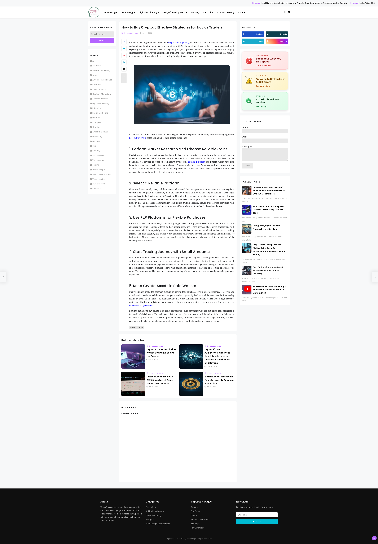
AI (93, 61)
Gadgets (96, 122)
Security (96, 150)
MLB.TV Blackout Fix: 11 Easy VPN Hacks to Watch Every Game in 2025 (268, 209)
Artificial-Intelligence (102, 79)
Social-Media (98, 155)
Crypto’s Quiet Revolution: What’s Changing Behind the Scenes (161, 353)
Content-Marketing (101, 94)
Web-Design (98, 169)
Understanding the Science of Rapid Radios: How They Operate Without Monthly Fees (269, 190)
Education (208, 12)
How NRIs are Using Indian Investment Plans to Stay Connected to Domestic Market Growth (272, 3)
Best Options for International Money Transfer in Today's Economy (268, 270)
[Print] (124, 69)
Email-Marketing (100, 112)
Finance (224, 3)
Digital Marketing (148, 12)
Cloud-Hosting (99, 89)
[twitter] (244, 41)
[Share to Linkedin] (124, 62)
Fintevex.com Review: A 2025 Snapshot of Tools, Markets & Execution (159, 380)
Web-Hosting (98, 179)
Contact (194, 507)
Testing (95, 164)
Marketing (97, 136)
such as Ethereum (196, 162)
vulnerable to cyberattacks (141, 305)
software (96, 188)
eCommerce (98, 183)
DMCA (194, 515)
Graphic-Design (100, 131)
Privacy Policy (197, 528)
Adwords (96, 65)
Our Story (195, 511)
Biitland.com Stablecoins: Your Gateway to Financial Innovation (219, 380)
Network (96, 141)
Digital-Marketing (100, 103)
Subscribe (256, 521)
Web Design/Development (158, 523)
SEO (94, 146)
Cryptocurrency (225, 12)
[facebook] (244, 34)
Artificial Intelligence (155, 511)
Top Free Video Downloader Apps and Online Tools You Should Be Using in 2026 (269, 289)
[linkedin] (268, 34)
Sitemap (195, 523)
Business (96, 84)
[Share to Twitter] (124, 48)
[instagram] (268, 41)
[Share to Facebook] (124, 41)
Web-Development (101, 174)
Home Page (110, 12)
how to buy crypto (137, 138)
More (240, 12)
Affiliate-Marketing (101, 70)
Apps (94, 75)
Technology (126, 12)
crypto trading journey (178, 42)
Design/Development (173, 12)
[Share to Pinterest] (124, 55)
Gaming (195, 12)
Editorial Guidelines (200, 519)
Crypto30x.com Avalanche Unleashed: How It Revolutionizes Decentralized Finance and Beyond (217, 356)
